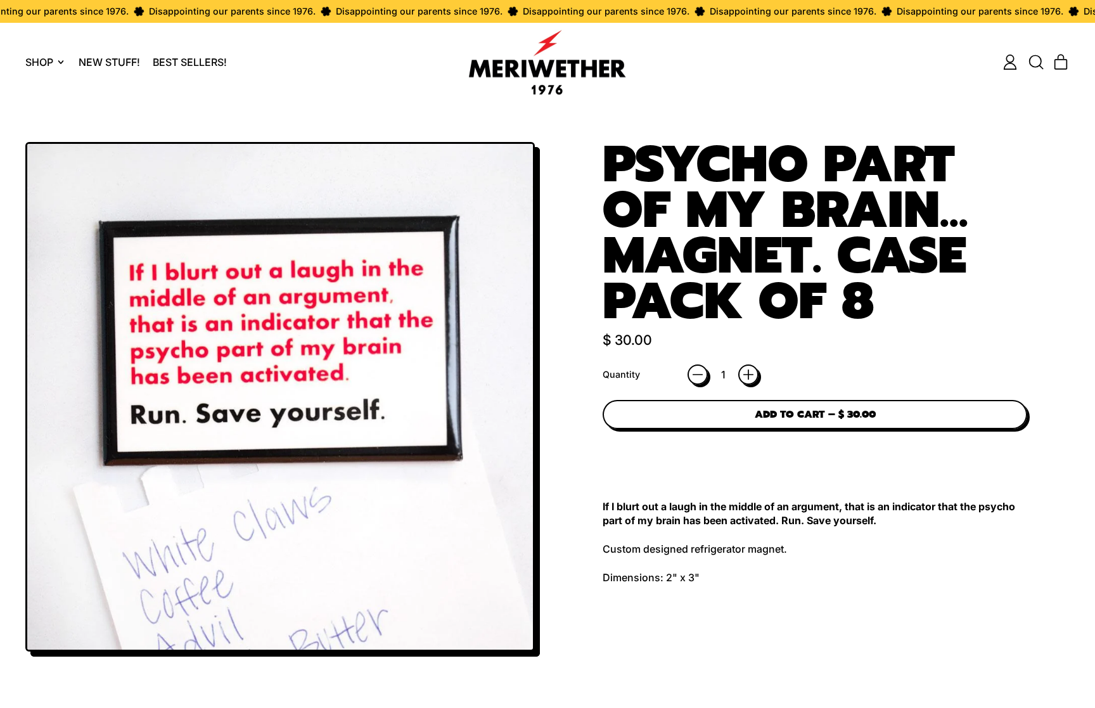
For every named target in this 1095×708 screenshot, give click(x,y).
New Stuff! (109, 62)
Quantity (621, 374)
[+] (748, 374)
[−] (698, 374)
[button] (1035, 62)
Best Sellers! (190, 62)
